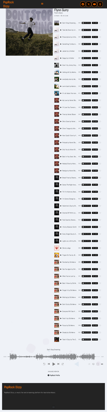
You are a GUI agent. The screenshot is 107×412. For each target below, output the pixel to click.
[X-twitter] (88, 4)
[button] (42, 3)
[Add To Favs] (100, 23)
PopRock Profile (55, 375)
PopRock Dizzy (8, 4)
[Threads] (100, 4)
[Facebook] (82, 4)
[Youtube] (94, 4)
